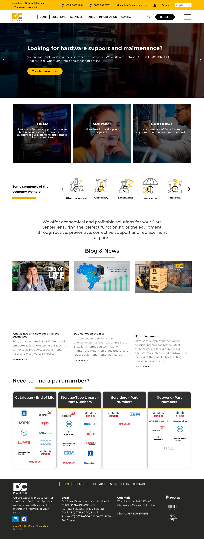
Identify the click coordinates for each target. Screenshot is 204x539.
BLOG (125, 483)
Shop (113, 483)
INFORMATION (108, 17)
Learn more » (19, 359)
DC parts (187, 17)
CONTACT (127, 17)
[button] (149, 17)
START (43, 17)
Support (166, 5)
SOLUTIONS (59, 17)
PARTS (91, 17)
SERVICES (76, 17)
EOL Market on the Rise (89, 333)
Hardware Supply (146, 336)
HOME (66, 483)
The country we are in (26, 7)
